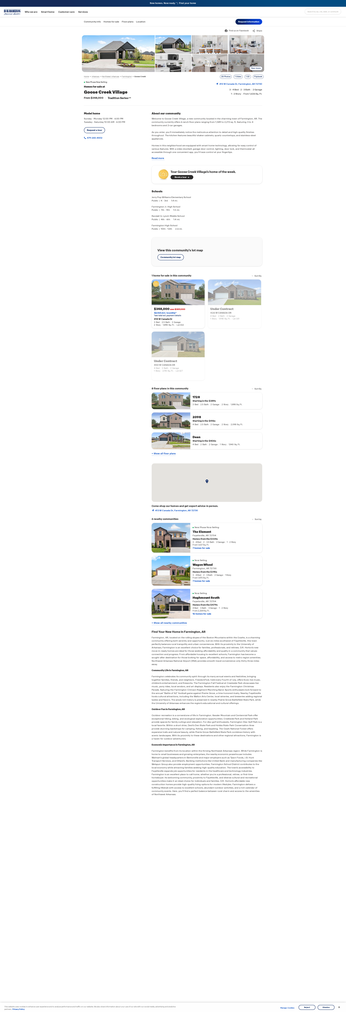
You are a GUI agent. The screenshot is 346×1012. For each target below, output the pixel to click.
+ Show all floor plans (164, 453)
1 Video (238, 76)
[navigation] (115, 77)
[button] (248, 22)
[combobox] (323, 11)
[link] (118, 53)
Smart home (48, 12)
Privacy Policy (18, 1009)
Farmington (127, 76)
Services (83, 12)
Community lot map (170, 257)
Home (86, 76)
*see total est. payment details (167, 314)
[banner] (173, 3)
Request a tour (94, 130)
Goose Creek (140, 76)
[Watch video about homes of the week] (162, 174)
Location (140, 21)
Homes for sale (111, 21)
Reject (307, 1007)
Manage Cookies (287, 1008)
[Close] (339, 1007)
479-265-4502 (94, 137)
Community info (92, 21)
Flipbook (258, 76)
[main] (173, 519)
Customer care (66, 12)
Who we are (31, 12)
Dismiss (326, 1007)
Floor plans (127, 21)
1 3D (248, 76)
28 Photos (225, 76)
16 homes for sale (202, 613)
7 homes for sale (201, 548)
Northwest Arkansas (110, 76)
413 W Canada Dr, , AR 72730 (240, 84)
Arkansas (95, 76)
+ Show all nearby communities (169, 622)
